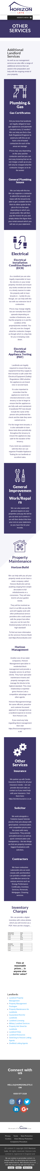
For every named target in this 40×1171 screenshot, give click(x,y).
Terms (15, 1136)
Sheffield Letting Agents (18, 1043)
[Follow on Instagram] (12, 1101)
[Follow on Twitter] (27, 1101)
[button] (23, 17)
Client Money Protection (23, 1139)
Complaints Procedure (18, 1142)
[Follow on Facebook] (19, 1101)
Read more (27, 1167)
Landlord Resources (17, 1035)
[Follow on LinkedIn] (16, 1109)
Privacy (8, 1136)
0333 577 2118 (20, 1094)
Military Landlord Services (19, 1023)
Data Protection (27, 1136)
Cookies (8, 1139)
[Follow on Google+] (23, 1109)
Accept (11, 1167)
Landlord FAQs (15, 1032)
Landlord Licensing (16, 1021)
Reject (18, 1167)
